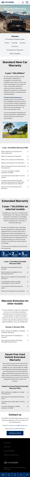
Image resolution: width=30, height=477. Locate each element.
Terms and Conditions (9, 450)
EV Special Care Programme (15, 50)
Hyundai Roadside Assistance (12, 97)
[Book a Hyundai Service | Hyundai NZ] (27, 474)
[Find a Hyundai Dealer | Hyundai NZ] (21, 474)
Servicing (14, 43)
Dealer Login (7, 446)
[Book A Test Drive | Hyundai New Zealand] (3, 474)
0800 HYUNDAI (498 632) (17, 428)
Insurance (23, 43)
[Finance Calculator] (15, 474)
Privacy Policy (7, 442)
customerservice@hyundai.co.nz (17, 425)
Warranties (15, 46)
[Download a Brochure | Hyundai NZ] (9, 474)
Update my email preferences (11, 455)
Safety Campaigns (15, 53)
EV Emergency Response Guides (15, 39)
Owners (7, 43)
